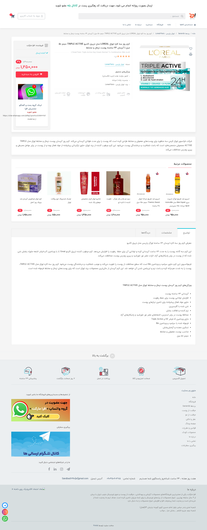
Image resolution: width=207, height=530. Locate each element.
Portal (95, 525)
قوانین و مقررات (189, 428)
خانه (169, 24)
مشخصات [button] (167, 233)
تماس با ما (127, 24)
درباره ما (138, 24)
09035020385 (114, 478)
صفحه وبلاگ (190, 423)
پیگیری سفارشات (188, 445)
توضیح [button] (186, 233)
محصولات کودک (189, 432)
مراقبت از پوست (189, 410)
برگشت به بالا (100, 356)
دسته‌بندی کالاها (186, 24)
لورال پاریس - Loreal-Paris (114, 64)
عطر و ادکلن (191, 419)
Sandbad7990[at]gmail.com (75, 478)
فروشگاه (160, 24)
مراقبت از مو (190, 415)
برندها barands (189, 406)
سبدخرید (149, 24)
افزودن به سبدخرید (30, 74)
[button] (14, 16)
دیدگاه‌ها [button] (145, 233)
